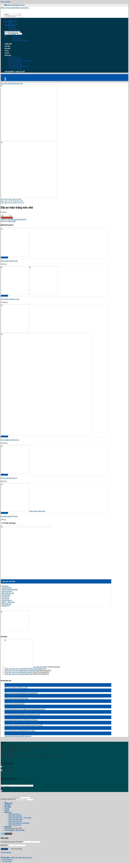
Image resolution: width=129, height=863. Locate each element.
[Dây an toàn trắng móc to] (14, 78)
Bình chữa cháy (13, 24)
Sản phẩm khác (13, 33)
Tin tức (7, 50)
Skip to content (6, 2)
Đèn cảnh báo (6, 595)
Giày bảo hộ (12, 22)
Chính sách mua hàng (15, 59)
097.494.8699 (10, 71)
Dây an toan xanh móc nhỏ (9, 261)
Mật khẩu (4, 845)
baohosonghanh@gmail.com (15, 5)
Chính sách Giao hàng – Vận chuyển (19, 61)
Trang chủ (4, 75)
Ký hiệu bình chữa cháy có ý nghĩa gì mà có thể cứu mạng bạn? (25, 709)
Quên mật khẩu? (6, 852)
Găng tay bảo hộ (13, 29)
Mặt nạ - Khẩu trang (8, 602)
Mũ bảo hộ (11, 26)
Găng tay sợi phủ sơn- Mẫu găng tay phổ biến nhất (21, 693)
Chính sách (8, 55)
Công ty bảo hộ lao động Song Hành (16, 698)
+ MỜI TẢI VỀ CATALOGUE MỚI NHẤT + (14, 219)
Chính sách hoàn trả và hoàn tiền (18, 66)
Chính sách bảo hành (15, 64)
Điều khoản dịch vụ (14, 57)
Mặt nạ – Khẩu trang (18, 35)
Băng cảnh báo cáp (14, 31)
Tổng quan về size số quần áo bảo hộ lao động (20, 731)
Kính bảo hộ (16, 37)
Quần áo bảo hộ (13, 20)
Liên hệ (7, 53)
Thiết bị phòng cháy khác (20, 40)
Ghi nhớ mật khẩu (16, 849)
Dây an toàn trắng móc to (9, 478)
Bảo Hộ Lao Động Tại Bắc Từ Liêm (16, 688)
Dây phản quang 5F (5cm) (9, 516)
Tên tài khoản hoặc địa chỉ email (12, 842)
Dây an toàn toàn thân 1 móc (10, 299)
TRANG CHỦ (8, 44)
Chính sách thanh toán (15, 62)
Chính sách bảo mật (14, 68)
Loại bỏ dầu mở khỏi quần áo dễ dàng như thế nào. (21, 720)
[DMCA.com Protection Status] (6, 834)
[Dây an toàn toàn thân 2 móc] (14, 80)
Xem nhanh (4, 257)
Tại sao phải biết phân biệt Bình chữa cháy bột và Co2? (22, 714)
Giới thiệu (7, 46)
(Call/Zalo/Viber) (26, 857)
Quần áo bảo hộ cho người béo (15, 704)
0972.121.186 (20, 71)
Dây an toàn (12, 28)
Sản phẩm (7, 48)
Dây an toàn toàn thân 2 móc (10, 440)
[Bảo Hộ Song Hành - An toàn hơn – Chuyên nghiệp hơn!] (15, 8)
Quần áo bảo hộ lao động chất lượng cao (18, 736)
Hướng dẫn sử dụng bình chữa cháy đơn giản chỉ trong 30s (24, 725)
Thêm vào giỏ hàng (7, 217)
